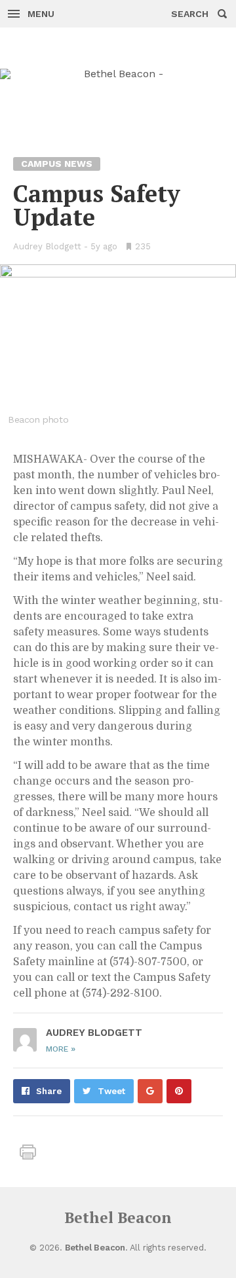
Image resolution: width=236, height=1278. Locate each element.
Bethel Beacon (118, 1217)
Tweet (111, 1091)
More (60, 1049)
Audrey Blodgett (47, 246)
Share (49, 1091)
